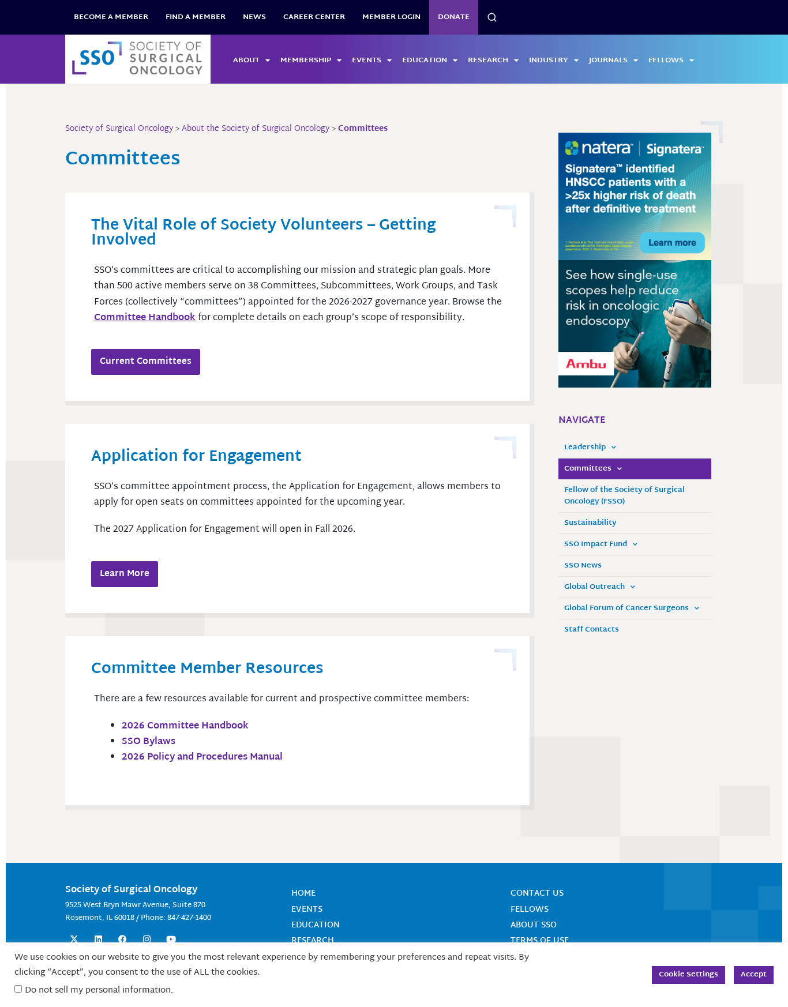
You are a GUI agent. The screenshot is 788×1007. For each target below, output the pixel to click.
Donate (454, 17)
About (246, 60)
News (254, 17)
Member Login (391, 17)
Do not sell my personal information (98, 990)
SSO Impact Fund (595, 544)
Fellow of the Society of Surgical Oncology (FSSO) (624, 496)
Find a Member (196, 17)
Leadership (585, 447)
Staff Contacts (591, 630)
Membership (305, 60)
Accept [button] (754, 975)
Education (424, 60)
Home (303, 893)
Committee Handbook (145, 318)
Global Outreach (594, 587)
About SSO (534, 925)
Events (366, 60)
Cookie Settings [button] (688, 975)
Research (488, 60)
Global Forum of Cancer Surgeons (626, 608)
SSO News (583, 566)
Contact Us (537, 893)
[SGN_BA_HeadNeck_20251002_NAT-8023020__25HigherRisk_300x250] (634, 197)
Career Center (314, 17)
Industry (548, 60)
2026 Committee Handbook (185, 726)
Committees (587, 469)
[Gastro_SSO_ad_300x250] (634, 323)
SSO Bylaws (150, 742)
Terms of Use (540, 941)
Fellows (666, 60)
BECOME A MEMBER (111, 17)
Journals (608, 60)
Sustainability (590, 523)
